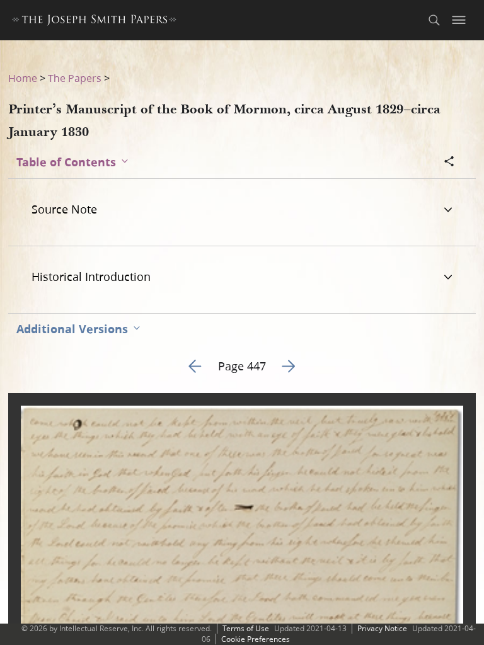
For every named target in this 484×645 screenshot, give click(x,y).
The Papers (74, 78)
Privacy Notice (382, 628)
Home (22, 78)
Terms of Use (245, 628)
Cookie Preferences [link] (255, 639)
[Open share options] (449, 162)
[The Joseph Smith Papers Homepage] (94, 21)
